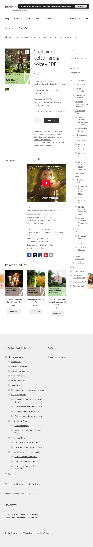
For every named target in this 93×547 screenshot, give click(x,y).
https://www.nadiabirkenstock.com (19, 494)
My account (18, 18)
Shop (7, 18)
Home (10, 37)
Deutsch (50, 18)
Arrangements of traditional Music (82, 190)
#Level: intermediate (80, 90)
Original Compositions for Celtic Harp (82, 210)
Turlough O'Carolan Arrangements (82, 221)
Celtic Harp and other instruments (25, 452)
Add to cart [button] (14, 311)
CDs (74, 267)
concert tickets (78, 271)
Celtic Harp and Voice (46, 142)
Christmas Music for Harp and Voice (82, 239)
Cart (29, 18)
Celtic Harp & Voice (41, 37)
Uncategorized (78, 286)
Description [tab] (10, 160)
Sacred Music (80, 263)
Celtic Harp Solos (79, 181)
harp (56, 142)
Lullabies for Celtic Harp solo (83, 200)
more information (66, 6)
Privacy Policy (24, 28)
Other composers (79, 257)
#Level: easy (80, 84)
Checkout (39, 18)
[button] (27, 52)
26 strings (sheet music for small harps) (81, 104)
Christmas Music (79, 230)
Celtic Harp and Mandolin (25, 461)
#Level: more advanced (53, 134)
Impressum (10, 28)
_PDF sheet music (26, 37)
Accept (80, 6)
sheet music (48, 145)
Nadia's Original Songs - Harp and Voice (83, 120)
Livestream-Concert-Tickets (79, 276)
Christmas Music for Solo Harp (82, 249)
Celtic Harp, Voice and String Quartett (82, 165)
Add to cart (51, 120)
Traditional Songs (82, 129)
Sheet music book (79, 282)
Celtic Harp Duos (18, 376)
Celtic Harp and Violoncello (26, 456)
